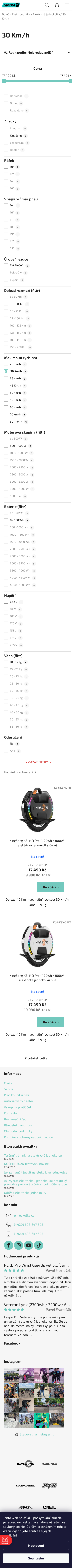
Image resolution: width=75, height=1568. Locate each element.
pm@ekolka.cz (24, 1215)
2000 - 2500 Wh (22, 549)
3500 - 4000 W (21, 488)
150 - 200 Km (20, 347)
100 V (15, 616)
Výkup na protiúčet (17, 1107)
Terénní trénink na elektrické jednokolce (33, 1155)
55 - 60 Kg (18, 726)
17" (14, 219)
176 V (15, 637)
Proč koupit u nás (16, 1095)
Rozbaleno (18, 110)
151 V (15, 630)
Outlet (16, 103)
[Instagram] (18, 1245)
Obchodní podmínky (18, 1131)
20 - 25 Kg (18, 676)
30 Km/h (18, 371)
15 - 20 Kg (18, 669)
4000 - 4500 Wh (22, 577)
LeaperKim (19, 142)
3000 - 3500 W (21, 481)
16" (14, 188)
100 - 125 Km (20, 325)
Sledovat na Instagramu (37, 1434)
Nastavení (36, 1545)
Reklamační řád (15, 1119)
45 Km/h (17, 385)
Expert (16, 279)
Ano (14, 750)
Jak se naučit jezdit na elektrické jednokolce (35, 1172)
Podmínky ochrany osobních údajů (28, 1137)
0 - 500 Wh (19, 520)
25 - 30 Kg (18, 683)
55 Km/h (17, 399)
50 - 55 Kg (18, 719)
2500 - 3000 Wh (22, 556)
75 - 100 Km (19, 318)
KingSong (18, 135)
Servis (8, 1089)
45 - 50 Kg (18, 712)
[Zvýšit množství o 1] (34, 887)
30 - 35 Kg (18, 690)
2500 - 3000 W (21, 474)
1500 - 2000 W (21, 460)
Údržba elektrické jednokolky (25, 1192)
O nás (8, 1083)
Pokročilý (18, 272)
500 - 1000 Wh (21, 527)
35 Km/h (17, 378)
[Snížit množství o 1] (14, 887)
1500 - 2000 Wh (22, 541)
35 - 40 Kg (18, 697)
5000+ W (18, 496)
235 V (16, 645)
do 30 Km (18, 296)
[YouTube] (28, 1245)
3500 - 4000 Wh (22, 570)
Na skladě (18, 95)
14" (14, 181)
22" (14, 248)
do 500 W (18, 438)
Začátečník (19, 265)
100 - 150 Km (20, 339)
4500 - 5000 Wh (22, 584)
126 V (15, 623)
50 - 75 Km (19, 311)
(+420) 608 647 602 (28, 1224)
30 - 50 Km (19, 304)
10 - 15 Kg (18, 662)
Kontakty (10, 1113)
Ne (14, 743)
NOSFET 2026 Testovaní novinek (27, 1164)
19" (14, 234)
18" (14, 226)
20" (14, 241)
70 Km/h (17, 414)
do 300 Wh (19, 512)
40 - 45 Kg (18, 705)
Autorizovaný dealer (18, 1101)
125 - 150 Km (20, 332)
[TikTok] (38, 1245)
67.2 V (16, 601)
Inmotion (18, 128)
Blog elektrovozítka (18, 1125)
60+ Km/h (18, 421)
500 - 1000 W (20, 445)
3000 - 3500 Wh (22, 563)
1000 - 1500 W (21, 452)
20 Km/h (17, 364)
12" (14, 174)
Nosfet (16, 149)
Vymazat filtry (36, 762)
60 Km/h (17, 407)
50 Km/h (17, 392)
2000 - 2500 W (21, 467)
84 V (15, 609)
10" (14, 166)
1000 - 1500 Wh (22, 534)
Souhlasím (36, 1558)
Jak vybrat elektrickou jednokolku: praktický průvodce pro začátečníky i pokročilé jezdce (35, 1182)
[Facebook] (8, 1245)
